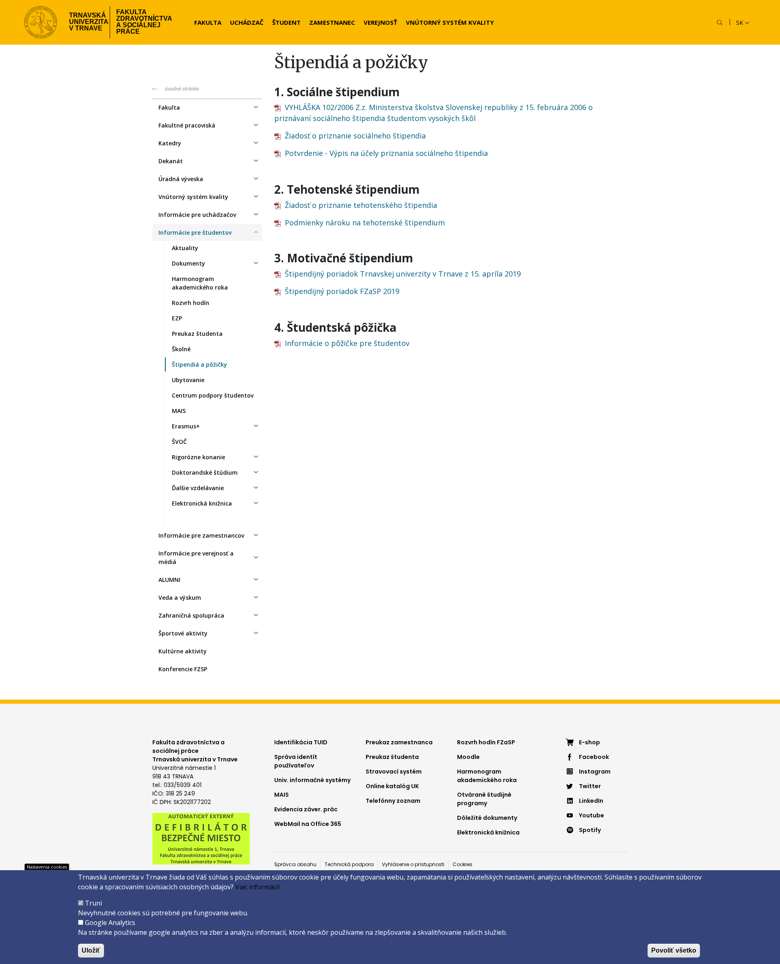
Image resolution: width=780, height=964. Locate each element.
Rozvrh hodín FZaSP (486, 742)
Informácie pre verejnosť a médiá (196, 557)
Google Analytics (110, 922)
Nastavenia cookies (47, 867)
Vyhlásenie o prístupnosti (413, 864)
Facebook (594, 757)
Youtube (591, 815)
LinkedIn (591, 801)
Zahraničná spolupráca (191, 615)
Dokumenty (188, 263)
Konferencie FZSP (182, 669)
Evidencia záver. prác (306, 809)
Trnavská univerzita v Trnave (86, 22)
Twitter (590, 786)
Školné (181, 349)
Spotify (590, 830)
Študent (286, 22)
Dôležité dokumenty (487, 818)
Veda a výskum (179, 597)
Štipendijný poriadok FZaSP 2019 (342, 291)
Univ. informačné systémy (312, 780)
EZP (177, 318)
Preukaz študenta (197, 333)
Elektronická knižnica (202, 503)
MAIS (179, 411)
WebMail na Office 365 (307, 824)
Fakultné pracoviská (186, 125)
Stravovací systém (394, 771)
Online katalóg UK (392, 786)
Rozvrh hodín (190, 303)
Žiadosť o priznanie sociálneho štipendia (355, 135)
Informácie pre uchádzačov (197, 214)
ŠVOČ (179, 441)
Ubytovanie (188, 380)
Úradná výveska (180, 179)
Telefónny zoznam (393, 801)
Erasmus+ (186, 426)
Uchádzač (247, 22)
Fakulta (207, 22)
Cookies (462, 864)
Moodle (468, 757)
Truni (93, 903)
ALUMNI (169, 580)
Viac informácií (257, 886)
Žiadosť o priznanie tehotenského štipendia (361, 205)
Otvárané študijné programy (484, 799)
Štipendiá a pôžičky (199, 364)
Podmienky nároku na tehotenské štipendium (365, 222)
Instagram (595, 771)
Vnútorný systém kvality (450, 22)
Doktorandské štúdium (205, 472)
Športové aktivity (183, 633)
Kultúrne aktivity (182, 651)
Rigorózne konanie (198, 457)
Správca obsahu (295, 864)
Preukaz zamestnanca (399, 742)
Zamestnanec (332, 22)
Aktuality (185, 248)
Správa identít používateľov (295, 761)
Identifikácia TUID (300, 742)
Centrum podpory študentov (213, 395)
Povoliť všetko (673, 950)
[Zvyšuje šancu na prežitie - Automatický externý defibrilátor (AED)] (201, 838)
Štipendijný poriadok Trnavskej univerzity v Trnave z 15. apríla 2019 (403, 274)
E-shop (589, 742)
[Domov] (40, 22)
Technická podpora (349, 864)
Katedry (169, 143)
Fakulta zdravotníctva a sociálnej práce (144, 22)
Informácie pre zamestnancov (201, 535)
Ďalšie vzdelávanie (198, 488)
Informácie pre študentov (195, 232)
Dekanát (170, 161)
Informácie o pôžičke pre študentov (347, 343)
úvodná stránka (182, 88)
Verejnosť (380, 22)
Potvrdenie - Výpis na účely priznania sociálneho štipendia (386, 153)
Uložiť (91, 950)
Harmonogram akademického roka (200, 283)
